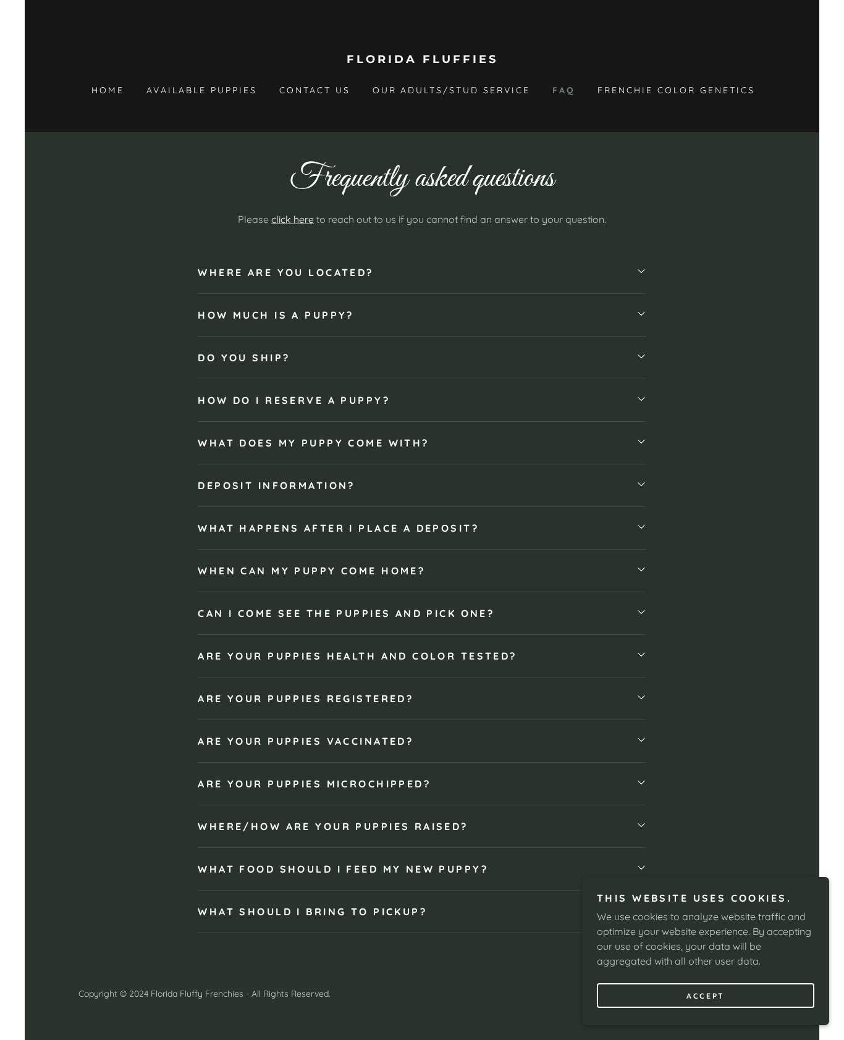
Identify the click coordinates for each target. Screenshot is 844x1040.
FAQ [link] (563, 90)
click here (292, 219)
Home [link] (107, 90)
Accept (705, 995)
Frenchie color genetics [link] (676, 90)
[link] (422, 59)
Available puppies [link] (201, 90)
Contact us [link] (314, 90)
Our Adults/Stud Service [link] (452, 90)
